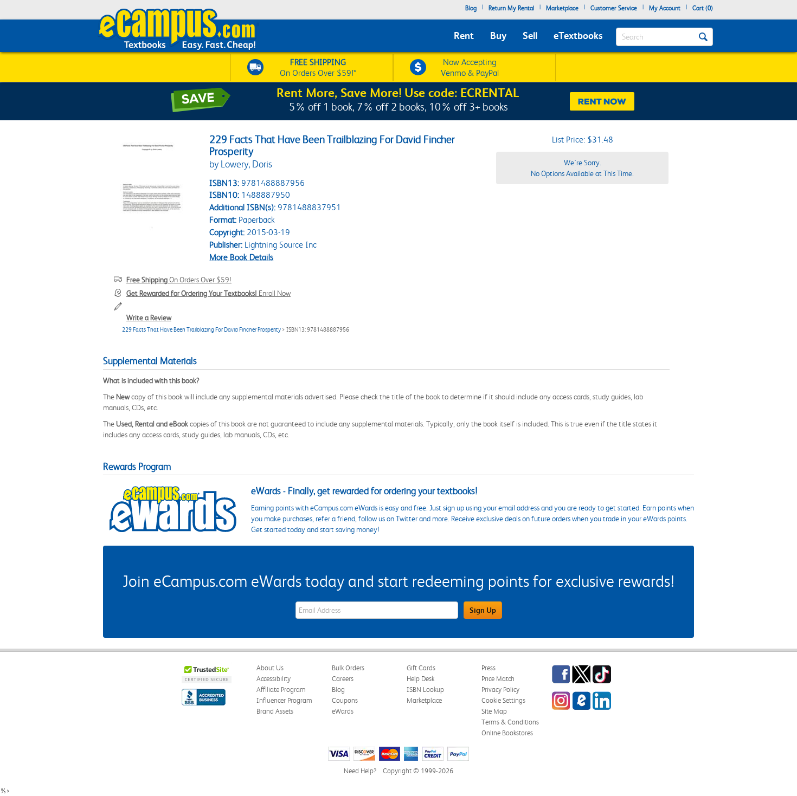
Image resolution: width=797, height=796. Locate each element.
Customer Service (613, 8)
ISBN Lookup (425, 689)
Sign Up (483, 610)
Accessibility (273, 679)
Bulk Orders (348, 668)
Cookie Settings (503, 700)
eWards (342, 711)
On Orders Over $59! (179, 279)
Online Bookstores (507, 733)
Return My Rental (511, 8)
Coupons (345, 700)
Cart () (702, 8)
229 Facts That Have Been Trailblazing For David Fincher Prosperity (201, 329)
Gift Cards (421, 668)
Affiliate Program (281, 689)
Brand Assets (274, 711)
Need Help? (360, 771)
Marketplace (562, 8)
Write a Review (148, 317)
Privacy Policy (500, 689)
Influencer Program (284, 700)
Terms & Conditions (510, 722)
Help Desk (420, 679)
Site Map (494, 711)
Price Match (498, 679)
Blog (471, 8)
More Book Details (241, 257)
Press (488, 668)
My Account (664, 8)
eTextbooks (578, 35)
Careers (342, 679)
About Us (270, 668)
